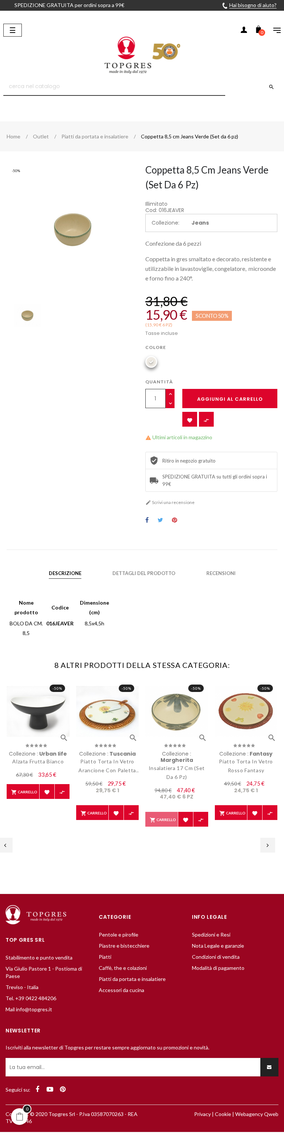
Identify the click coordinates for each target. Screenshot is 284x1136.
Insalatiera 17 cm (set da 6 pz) (177, 772)
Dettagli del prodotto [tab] (143, 573)
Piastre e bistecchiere (124, 945)
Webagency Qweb (256, 1114)
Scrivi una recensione (170, 502)
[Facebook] (37, 1089)
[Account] (243, 31)
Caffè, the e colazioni (123, 968)
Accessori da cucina (121, 990)
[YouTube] (49, 1089)
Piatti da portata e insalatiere (132, 979)
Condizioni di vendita (216, 957)
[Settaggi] (273, 31)
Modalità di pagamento (218, 968)
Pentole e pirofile (118, 934)
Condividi (147, 520)
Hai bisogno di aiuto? (253, 5)
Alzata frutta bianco (38, 761)
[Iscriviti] (269, 1067)
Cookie (223, 1114)
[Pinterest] (62, 1089)
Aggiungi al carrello (230, 399)
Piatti (105, 957)
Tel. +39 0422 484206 (31, 998)
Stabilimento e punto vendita (39, 957)
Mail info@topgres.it (29, 1009)
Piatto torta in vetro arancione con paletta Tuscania (107, 766)
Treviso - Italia (22, 987)
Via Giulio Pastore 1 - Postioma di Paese (44, 972)
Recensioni (221, 573)
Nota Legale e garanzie (218, 945)
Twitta (160, 520)
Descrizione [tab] (65, 573)
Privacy (202, 1114)
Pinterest (174, 520)
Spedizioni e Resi (211, 934)
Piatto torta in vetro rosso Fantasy (246, 765)
